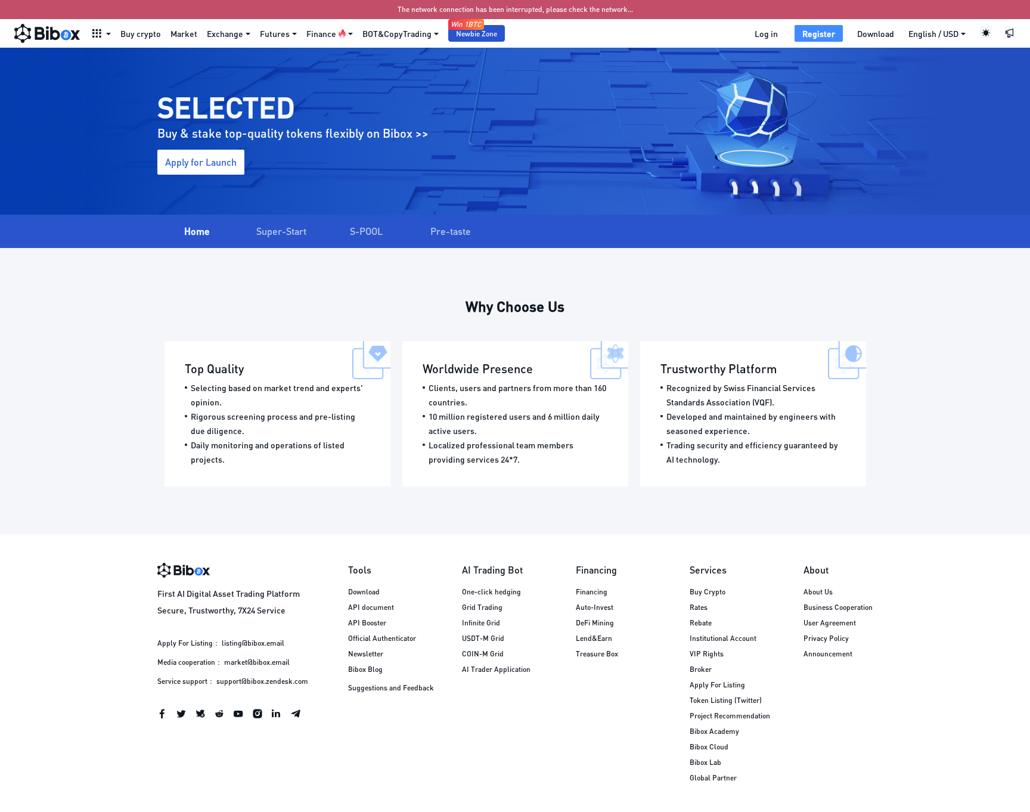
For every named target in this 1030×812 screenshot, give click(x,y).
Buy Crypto (707, 591)
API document (371, 607)
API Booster (367, 622)
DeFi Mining (595, 622)
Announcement (827, 653)
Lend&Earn (594, 638)
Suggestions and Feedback (391, 687)
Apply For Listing (717, 684)
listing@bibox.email (253, 643)
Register (818, 33)
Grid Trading (482, 607)
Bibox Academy (714, 731)
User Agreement (829, 622)
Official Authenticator (382, 638)
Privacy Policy (826, 638)
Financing (591, 591)
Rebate (701, 622)
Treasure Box (597, 653)
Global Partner (713, 777)
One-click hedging (491, 591)
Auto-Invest (594, 607)
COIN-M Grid (483, 653)
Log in (766, 33)
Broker (701, 669)
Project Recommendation (730, 715)
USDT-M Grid (483, 638)
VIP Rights (707, 653)
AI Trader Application (496, 669)
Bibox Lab (705, 762)
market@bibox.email (257, 662)
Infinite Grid (481, 622)
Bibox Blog (365, 669)
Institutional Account (723, 638)
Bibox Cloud (709, 746)
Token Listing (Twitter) (726, 700)
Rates (699, 607)
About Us (818, 591)
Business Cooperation (838, 607)
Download (875, 33)
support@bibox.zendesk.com (262, 681)
